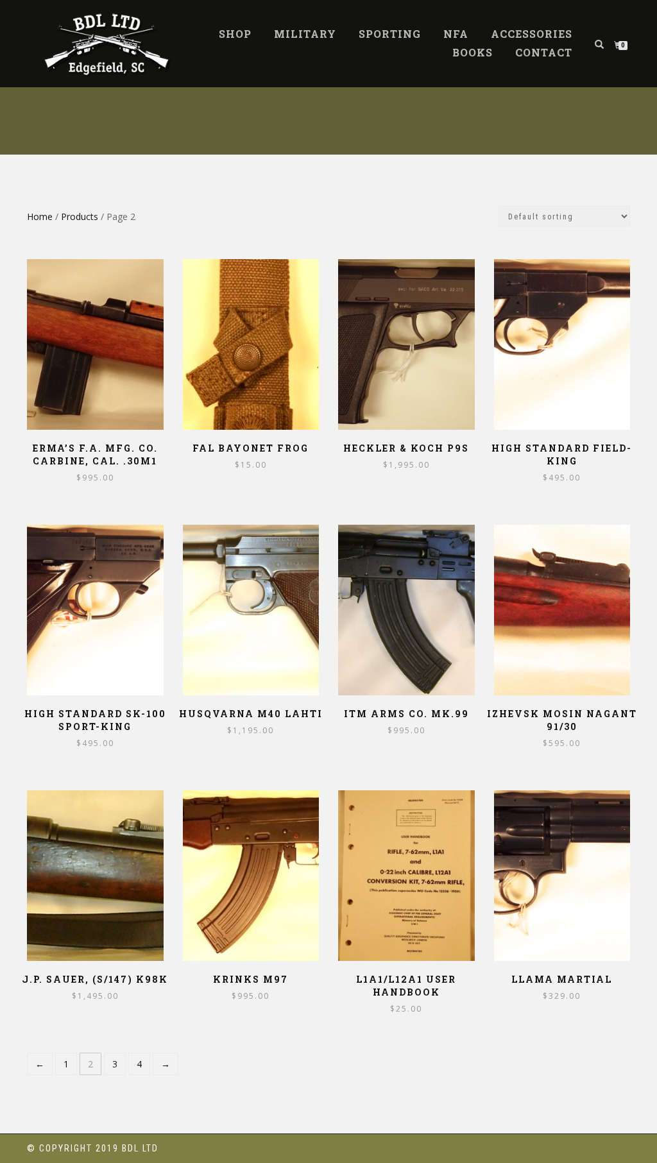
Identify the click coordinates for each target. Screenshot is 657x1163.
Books (472, 52)
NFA (455, 33)
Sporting (390, 33)
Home (40, 216)
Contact (543, 52)
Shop (235, 33)
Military (305, 33)
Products (79, 216)
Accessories (531, 33)
